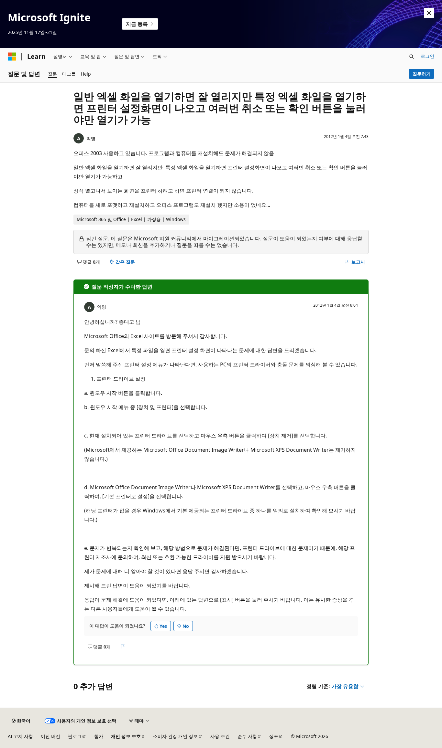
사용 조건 (220, 736)
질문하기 (422, 74)
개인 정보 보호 (126, 736)
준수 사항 (247, 736)
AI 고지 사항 (20, 736)
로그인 (427, 56)
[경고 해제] (429, 13)
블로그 (75, 736)
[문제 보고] (122, 646)
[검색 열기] (411, 56)
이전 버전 (50, 736)
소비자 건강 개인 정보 (175, 736)
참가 (98, 736)
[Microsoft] (12, 56)
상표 (273, 736)
